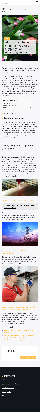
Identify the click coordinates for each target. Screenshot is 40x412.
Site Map (5, 380)
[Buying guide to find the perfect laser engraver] (20, 187)
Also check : (8, 103)
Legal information (8, 388)
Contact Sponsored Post (10, 384)
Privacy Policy (7, 392)
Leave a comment (28, 357)
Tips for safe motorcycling (13, 340)
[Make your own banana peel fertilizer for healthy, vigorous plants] (20, 234)
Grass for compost (10, 105)
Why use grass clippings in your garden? (17, 108)
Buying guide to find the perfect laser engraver (18, 200)
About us (5, 396)
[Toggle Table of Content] (29, 100)
